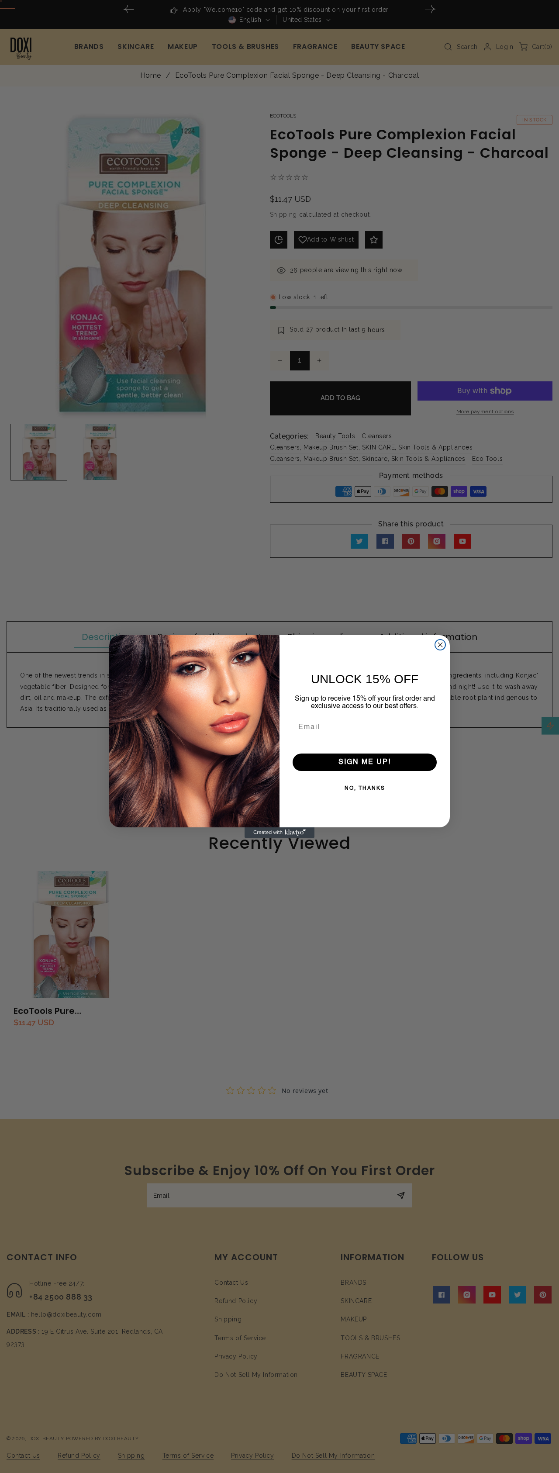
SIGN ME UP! (364, 762)
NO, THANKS (365, 788)
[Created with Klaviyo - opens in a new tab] (279, 832)
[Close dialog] (440, 645)
